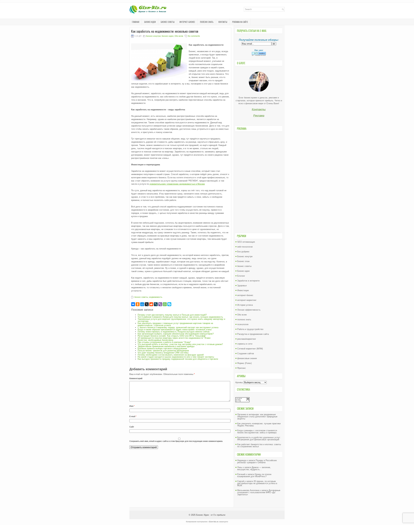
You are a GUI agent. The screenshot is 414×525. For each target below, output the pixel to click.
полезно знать (206, 21)
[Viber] (160, 304)
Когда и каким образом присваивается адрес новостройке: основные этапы (175, 329)
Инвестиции (243, 290)
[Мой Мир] (142, 304)
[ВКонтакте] (133, 304)
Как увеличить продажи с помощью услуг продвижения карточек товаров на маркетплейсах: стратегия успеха (175, 324)
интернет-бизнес (187, 21)
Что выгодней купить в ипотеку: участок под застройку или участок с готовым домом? (180, 344)
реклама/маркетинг (246, 339)
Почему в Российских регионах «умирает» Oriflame (257, 461)
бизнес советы (167, 21)
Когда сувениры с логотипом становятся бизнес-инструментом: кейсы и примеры (257, 431)
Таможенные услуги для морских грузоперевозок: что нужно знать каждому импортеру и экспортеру (181, 320)
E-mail (132, 416)
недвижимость (155, 297)
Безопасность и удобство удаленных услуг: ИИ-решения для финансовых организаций (259, 438)
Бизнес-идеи (168, 36)
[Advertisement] (258, 181)
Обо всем (178, 36)
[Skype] (169, 304)
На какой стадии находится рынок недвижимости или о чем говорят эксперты (176, 357)
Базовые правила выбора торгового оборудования (162, 348)
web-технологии (245, 247)
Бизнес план (243, 261)
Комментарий (135, 378)
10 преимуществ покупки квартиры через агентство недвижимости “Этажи (174, 338)
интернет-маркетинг (246, 300)
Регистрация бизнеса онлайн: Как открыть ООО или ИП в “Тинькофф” (172, 336)
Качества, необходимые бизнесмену (155, 340)
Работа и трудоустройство (250, 329)
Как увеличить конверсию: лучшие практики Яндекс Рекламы (259, 424)
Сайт (131, 427)
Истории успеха (245, 305)
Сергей (240, 481)
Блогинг (241, 276)
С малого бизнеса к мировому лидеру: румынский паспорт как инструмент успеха (178, 327)
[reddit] (151, 304)
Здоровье (242, 285)
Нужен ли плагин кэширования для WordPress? (254, 475)
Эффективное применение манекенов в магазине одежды (166, 346)
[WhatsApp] (165, 304)
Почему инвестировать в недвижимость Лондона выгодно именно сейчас (174, 331)
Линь (239, 467)
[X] (147, 304)
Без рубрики (243, 251)
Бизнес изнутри (153, 36)
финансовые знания (247, 358)
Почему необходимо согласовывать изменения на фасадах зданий (171, 355)
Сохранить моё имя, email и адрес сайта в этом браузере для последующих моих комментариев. (176, 441)
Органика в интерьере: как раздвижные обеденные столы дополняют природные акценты (257, 416)
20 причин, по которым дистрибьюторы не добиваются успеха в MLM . (257, 483)
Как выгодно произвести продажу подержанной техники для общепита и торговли (178, 359)
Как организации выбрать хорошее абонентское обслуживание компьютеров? (176, 334)
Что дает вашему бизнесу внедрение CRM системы (163, 352)
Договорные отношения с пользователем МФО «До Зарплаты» (258, 492)
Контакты (222, 21)
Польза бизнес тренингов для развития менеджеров (163, 350)
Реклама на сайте (240, 21)
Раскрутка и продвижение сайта (253, 334)
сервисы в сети (244, 344)
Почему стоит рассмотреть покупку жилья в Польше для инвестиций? (172, 315)
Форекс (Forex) (244, 363)
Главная (135, 21)
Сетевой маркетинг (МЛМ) (250, 348)
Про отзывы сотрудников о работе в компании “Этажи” (164, 342)
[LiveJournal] (156, 304)
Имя (132, 406)
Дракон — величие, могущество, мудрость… (254, 468)
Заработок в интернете (248, 280)
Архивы (239, 382)
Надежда (241, 460)
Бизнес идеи (150, 21)
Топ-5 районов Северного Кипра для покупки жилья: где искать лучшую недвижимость (180, 317)
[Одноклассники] (138, 304)
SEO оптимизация (246, 242)
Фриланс (241, 368)
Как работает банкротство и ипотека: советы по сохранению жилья (259, 445)
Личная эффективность (249, 310)
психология (242, 324)
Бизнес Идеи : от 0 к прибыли (210, 515)
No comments (194, 36)
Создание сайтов (245, 353)
